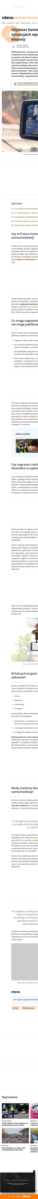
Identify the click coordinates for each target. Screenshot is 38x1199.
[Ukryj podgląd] (34, 1171)
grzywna (14, 864)
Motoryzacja (10, 23)
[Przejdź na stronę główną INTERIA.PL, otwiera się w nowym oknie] (8, 17)
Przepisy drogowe (25, 23)
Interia (3, 23)
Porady (17, 23)
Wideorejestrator (28, 1008)
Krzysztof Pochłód (22, 45)
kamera (15, 1008)
